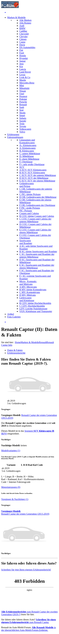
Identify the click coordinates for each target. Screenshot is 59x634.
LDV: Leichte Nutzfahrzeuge (33, 308)
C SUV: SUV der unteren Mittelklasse (37, 175)
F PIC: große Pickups (29, 208)
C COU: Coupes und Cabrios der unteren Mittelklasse (35, 220)
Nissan (22, 91)
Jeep (21, 63)
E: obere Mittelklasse (29, 159)
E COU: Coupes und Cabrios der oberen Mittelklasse (35, 231)
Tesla (21, 123)
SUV (21, 167)
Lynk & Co (24, 77)
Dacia (22, 44)
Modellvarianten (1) (10, 450)
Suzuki (22, 121)
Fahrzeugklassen (15, 137)
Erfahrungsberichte (16, 353)
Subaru (22, 118)
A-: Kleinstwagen (27, 145)
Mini (21, 85)
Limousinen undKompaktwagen (27, 141)
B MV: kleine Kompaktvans (32, 289)
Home (18, 342)
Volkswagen (25, 129)
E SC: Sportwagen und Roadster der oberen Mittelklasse (36, 266)
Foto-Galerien (14, 316)
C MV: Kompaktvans (29, 292)
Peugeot (23, 96)
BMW (22, 28)
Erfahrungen (13, 134)
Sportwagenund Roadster (25, 242)
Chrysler (23, 36)
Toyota (22, 126)
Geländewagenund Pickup (26, 184)
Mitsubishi (24, 88)
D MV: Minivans (27, 295)
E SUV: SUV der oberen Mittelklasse (37, 180)
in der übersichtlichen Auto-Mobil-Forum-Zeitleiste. (28, 628)
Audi (21, 25)
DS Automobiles (27, 47)
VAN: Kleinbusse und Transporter (35, 311)
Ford (21, 53)
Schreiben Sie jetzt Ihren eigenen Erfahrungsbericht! (26, 569)
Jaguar (22, 61)
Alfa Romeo (25, 23)
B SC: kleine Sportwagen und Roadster (38, 251)
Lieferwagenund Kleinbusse (26, 299)
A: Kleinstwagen (27, 148)
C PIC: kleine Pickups (30, 194)
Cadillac (23, 31)
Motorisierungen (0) (10, 487)
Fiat (21, 50)
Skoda (22, 112)
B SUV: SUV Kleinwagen (32, 172)
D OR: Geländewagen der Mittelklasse (37, 197)
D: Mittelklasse (26, 156)
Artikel (10, 314)
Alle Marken (25, 20)
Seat (21, 110)
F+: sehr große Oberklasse (31, 164)
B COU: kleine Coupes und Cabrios (36, 216)
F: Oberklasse (26, 161)
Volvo (22, 131)
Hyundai (23, 58)
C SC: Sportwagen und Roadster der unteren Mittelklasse (36, 255)
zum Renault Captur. (28, 621)
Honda (22, 55)
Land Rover (25, 72)
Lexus (22, 74)
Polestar (23, 99)
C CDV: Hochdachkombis (32, 306)
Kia (21, 66)
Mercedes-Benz (26, 82)
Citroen (22, 39)
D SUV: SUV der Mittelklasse (33, 178)
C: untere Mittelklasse (29, 153)
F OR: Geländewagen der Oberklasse (37, 205)
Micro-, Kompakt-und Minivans (28, 282)
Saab (21, 107)
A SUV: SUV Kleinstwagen (32, 170)
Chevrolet (24, 34)
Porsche (23, 102)
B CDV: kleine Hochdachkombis (35, 303)
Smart (22, 115)
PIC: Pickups (25, 210)
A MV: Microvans (28, 287)
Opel (21, 93)
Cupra (22, 42)
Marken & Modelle (16, 17)
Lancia (22, 69)
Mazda (22, 80)
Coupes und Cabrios (29, 213)
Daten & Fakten (15, 350)
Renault (23, 104)
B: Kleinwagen (26, 151)
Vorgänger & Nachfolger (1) (14, 499)
